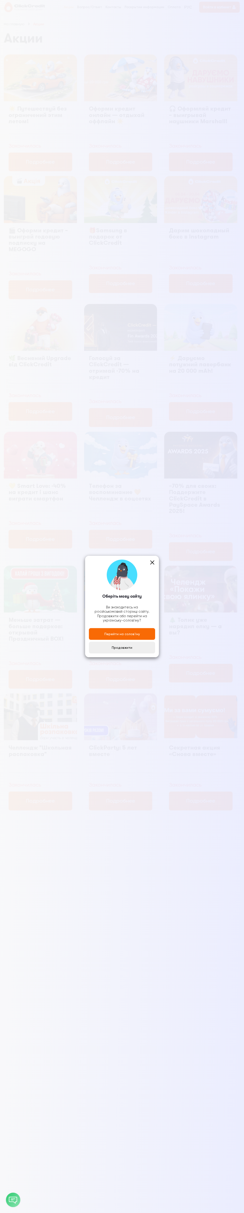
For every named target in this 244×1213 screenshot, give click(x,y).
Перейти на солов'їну (122, 634)
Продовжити (122, 647)
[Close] (152, 563)
